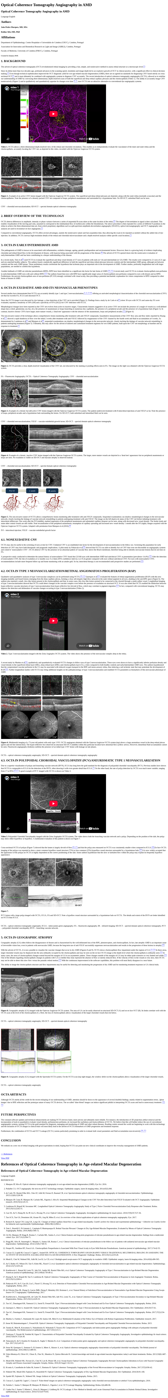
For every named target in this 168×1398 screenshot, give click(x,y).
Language (5, 17)
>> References (6, 1154)
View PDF (5, 1158)
